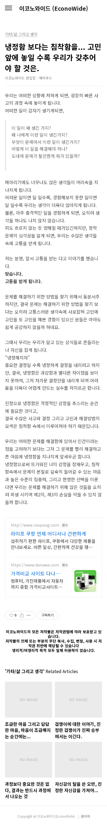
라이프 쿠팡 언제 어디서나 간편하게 (48, 533)
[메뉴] (8, 8)
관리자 (85, 816)
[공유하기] (21, 615)
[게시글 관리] (28, 615)
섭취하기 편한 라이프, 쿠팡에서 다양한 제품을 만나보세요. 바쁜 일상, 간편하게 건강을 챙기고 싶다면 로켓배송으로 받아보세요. (53, 544)
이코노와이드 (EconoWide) (53, 8)
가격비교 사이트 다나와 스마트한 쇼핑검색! (35, 573)
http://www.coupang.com (35, 525)
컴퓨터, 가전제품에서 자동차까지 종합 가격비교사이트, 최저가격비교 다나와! (37, 583)
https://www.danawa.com (35, 565)
